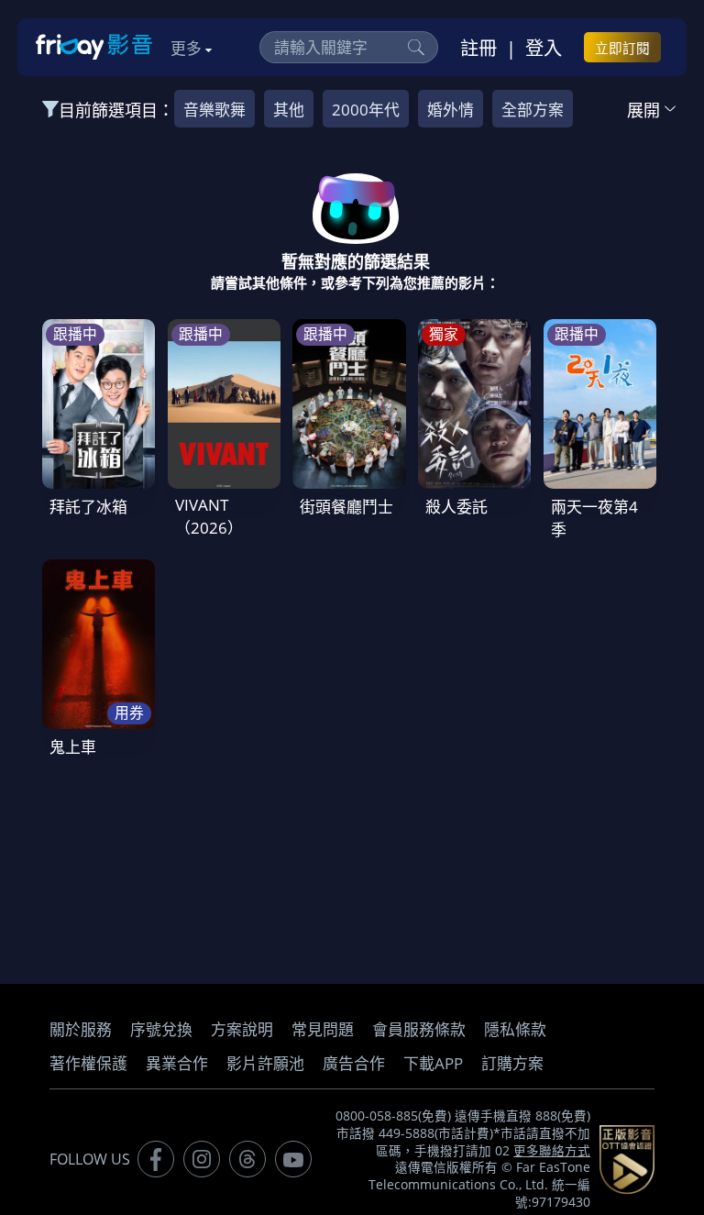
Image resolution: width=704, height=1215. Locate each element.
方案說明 (242, 1029)
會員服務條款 (419, 1029)
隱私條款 (515, 1029)
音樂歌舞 (214, 109)
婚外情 (450, 109)
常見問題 (323, 1029)
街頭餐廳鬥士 (346, 506)
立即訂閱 (622, 48)
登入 (543, 48)
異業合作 (177, 1063)
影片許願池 (265, 1063)
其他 (288, 109)
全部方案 (532, 109)
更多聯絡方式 (551, 1151)
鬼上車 (73, 746)
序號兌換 (161, 1029)
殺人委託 (456, 506)
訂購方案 (512, 1063)
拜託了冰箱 (88, 506)
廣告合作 (354, 1063)
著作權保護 (88, 1063)
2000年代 (366, 109)
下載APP (433, 1063)
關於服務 (81, 1029)
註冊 (478, 48)
